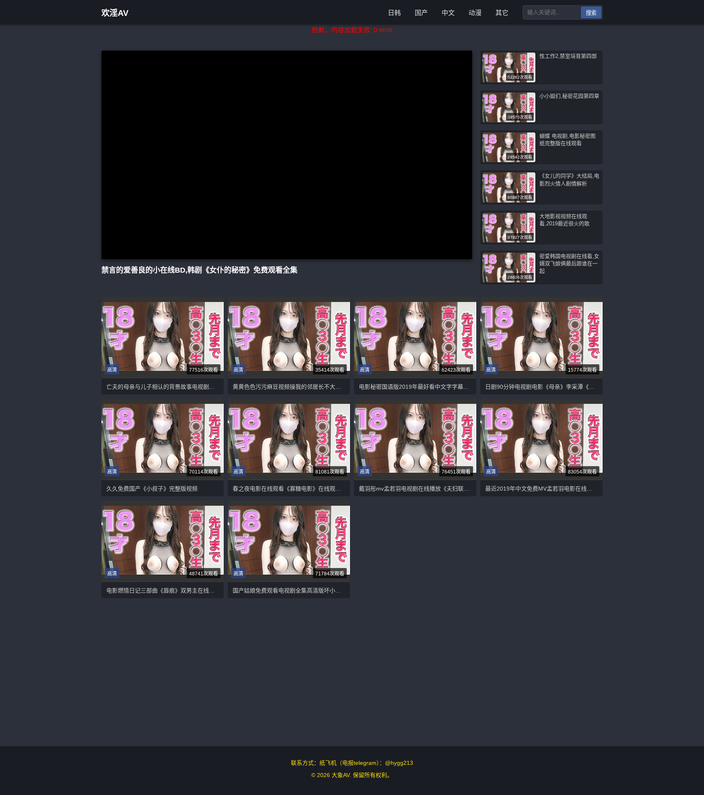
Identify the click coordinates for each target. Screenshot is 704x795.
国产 (421, 12)
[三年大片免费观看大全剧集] (162, 337)
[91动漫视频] (289, 541)
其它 (501, 12)
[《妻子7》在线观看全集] (541, 337)
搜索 (591, 13)
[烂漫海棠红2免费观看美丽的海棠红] (289, 337)
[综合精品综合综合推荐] (289, 439)
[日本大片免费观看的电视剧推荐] (541, 439)
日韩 (394, 12)
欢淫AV (114, 13)
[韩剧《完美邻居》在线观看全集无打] (415, 439)
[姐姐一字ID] (415, 337)
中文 (448, 12)
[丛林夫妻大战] (162, 541)
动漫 (475, 12)
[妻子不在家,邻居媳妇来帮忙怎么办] (162, 439)
